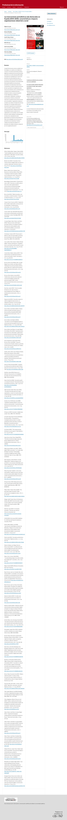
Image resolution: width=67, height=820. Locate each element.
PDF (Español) (31, 53)
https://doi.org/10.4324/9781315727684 (12, 218)
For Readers (49, 21)
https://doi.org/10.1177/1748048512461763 (13, 671)
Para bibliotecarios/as (51, 25)
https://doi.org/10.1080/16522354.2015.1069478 (14, 305)
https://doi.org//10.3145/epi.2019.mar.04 (12, 478)
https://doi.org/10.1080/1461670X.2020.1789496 (14, 157)
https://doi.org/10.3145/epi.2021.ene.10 (12, 317)
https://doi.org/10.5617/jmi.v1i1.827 (11, 199)
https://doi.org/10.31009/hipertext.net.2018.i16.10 (14, 534)
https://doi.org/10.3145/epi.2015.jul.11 (12, 208)
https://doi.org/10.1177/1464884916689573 (13, 259)
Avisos (14, 7)
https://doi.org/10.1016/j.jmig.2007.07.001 (13, 569)
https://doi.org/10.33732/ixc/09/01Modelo (13, 467)
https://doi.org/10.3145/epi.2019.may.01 (12, 758)
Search (62, 7)
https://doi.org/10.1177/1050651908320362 (13, 409)
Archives (9, 11)
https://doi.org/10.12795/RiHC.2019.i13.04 (13, 285)
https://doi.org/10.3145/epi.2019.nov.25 (12, 296)
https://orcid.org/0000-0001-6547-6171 (12, 29)
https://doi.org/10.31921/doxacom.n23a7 (12, 593)
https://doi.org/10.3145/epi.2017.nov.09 (12, 553)
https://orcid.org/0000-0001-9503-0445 (12, 35)
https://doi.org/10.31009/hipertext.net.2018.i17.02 (14, 785)
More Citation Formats (32, 127)
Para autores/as (50, 23)
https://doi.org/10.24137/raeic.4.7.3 (14, 191)
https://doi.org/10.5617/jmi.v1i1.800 (11, 178)
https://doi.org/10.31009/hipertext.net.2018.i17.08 (14, 231)
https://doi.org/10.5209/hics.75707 (11, 643)
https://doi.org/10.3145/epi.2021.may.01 (12, 445)
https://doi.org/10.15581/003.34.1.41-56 (12, 426)
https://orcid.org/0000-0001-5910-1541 (12, 55)
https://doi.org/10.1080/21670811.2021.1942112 (14, 326)
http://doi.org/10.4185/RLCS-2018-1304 (15, 369)
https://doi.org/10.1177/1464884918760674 (13, 562)
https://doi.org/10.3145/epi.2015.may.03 (12, 272)
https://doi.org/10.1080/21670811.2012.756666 (14, 542)
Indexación (26, 7)
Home (5, 11)
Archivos (9, 7)
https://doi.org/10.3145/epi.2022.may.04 (14, 59)
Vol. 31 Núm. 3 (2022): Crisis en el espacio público (22, 11)
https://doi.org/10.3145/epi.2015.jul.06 (12, 602)
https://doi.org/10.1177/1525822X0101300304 (14, 434)
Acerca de (19, 7)
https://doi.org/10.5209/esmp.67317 (11, 709)
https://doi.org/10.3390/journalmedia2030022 (13, 397)
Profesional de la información (13, 5)
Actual (3, 7)
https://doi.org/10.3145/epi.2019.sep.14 (12, 733)
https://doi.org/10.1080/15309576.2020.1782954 (14, 496)
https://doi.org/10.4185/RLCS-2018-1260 (12, 337)
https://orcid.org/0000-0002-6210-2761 (12, 40)
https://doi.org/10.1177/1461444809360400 (13, 626)
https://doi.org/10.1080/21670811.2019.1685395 (14, 688)
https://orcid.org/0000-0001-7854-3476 (12, 49)
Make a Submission (51, 13)
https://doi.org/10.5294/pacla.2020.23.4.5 (12, 348)
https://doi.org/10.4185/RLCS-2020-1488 (12, 361)
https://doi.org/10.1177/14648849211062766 (13, 656)
